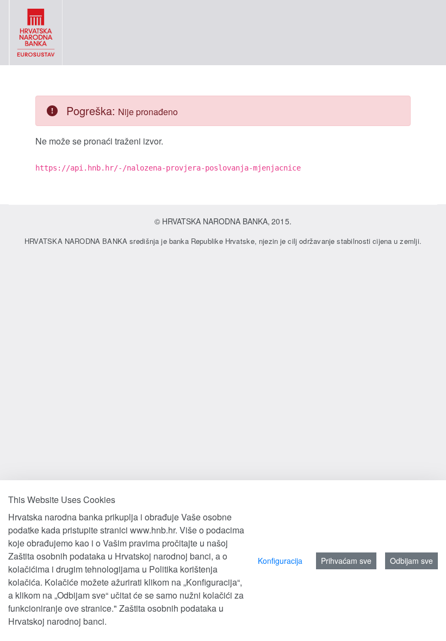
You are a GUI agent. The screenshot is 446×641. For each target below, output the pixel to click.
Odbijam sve (411, 560)
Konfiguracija (280, 560)
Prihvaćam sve (346, 560)
